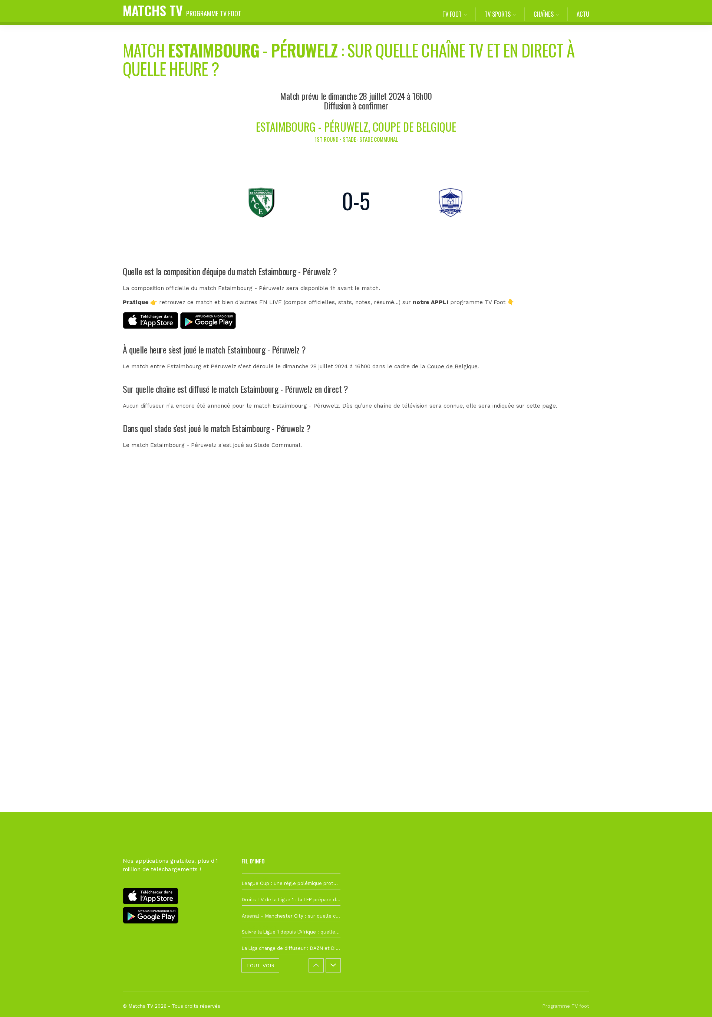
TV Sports (498, 14)
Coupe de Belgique (452, 366)
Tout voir (260, 965)
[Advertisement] (356, 597)
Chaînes (544, 14)
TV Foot (452, 14)
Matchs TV (182, 10)
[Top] (692, 1001)
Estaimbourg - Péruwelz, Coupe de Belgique (356, 126)
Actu (583, 14)
